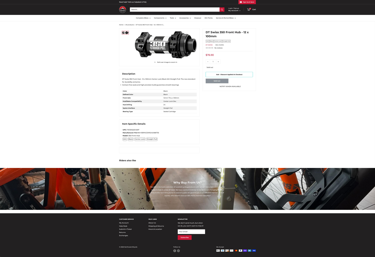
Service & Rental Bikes (225, 18)
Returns (122, 232)
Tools (172, 18)
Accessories (184, 18)
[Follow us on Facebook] (174, 250)
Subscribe (185, 237)
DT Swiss (209, 45)
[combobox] (175, 9)
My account (233, 10)
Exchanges (123, 235)
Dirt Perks (209, 18)
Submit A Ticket (125, 229)
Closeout (197, 18)
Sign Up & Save (248, 2)
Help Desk (123, 226)
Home (121, 25)
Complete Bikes (142, 18)
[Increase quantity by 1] (218, 62)
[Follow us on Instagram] (178, 250)
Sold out (217, 81)
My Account (124, 223)
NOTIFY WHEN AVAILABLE (230, 86)
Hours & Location (155, 229)
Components (159, 18)
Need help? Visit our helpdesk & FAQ (132, 2)
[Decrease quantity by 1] (208, 62)
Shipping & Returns (156, 226)
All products (129, 25)
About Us (152, 223)
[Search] (222, 9)
